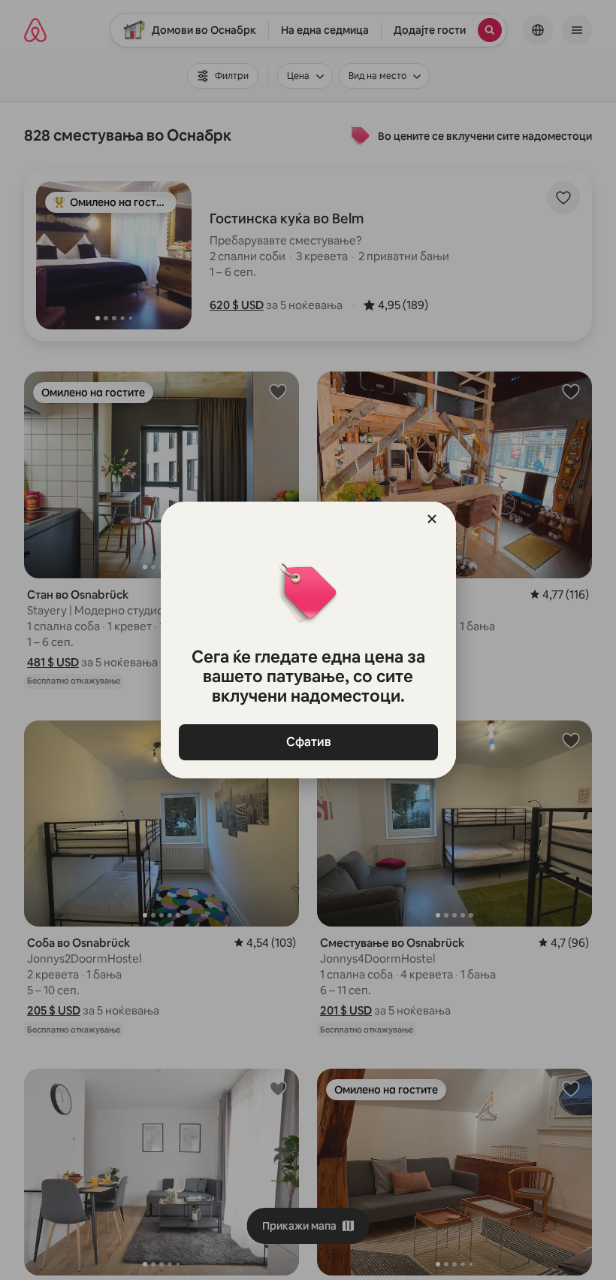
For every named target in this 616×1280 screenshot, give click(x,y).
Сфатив (308, 742)
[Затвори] (432, 519)
